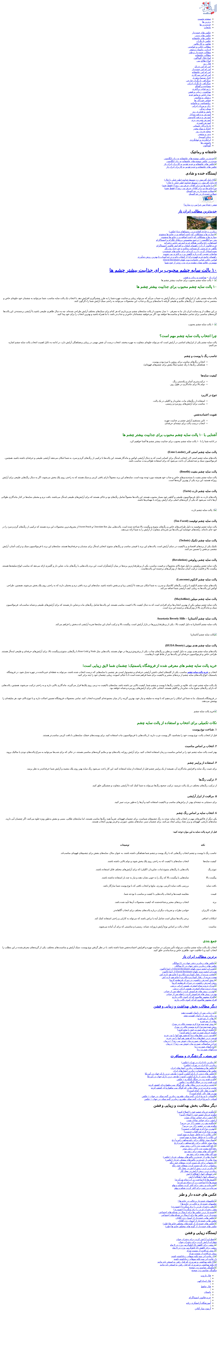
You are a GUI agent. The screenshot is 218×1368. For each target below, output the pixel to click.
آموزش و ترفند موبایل (200, 114)
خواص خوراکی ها (202, 100)
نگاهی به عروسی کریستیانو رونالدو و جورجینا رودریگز (190, 248)
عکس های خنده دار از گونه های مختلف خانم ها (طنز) (191, 1226)
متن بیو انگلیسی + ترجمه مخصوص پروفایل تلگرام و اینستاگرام (186, 240)
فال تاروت (206, 1275)
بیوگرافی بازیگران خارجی (198, 80)
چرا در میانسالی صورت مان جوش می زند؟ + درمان (191, 1044)
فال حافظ (206, 1286)
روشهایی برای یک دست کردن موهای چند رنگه (194, 1165)
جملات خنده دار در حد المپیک (203, 194)
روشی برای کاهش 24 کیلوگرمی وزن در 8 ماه (194, 1247)
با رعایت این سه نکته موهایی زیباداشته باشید (195, 1259)
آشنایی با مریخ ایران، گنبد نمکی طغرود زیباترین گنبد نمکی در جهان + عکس (180, 1099)
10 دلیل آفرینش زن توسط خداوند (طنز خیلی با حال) (192, 182)
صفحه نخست (204, 19)
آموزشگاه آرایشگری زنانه (198, 1303)
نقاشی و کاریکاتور (202, 44)
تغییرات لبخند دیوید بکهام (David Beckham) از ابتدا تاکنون (189, 971)
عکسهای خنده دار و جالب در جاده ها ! (198, 1204)
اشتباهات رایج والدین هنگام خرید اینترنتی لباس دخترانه (190, 243)
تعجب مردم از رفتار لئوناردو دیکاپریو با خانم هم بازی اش (189, 977)
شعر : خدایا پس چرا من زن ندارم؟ (200, 205)
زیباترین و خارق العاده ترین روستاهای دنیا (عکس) (193, 231)
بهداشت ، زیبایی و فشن (199, 92)
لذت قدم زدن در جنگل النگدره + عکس (198, 1082)
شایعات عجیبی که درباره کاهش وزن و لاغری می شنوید (190, 254)
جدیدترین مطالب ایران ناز (197, 211)
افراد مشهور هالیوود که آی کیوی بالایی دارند (195, 1000)
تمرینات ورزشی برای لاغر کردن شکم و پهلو (195, 1188)
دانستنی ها (206, 142)
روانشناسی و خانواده (201, 103)
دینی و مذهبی (204, 134)
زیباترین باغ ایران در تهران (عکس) (200, 1065)
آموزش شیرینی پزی (201, 120)
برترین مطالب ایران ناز (199, 957)
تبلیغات (207, 27)
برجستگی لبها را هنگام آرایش (202, 1176)
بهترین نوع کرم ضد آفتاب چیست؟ (200, 1131)
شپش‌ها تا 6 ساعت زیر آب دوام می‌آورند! (197, 1182)
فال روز (207, 63)
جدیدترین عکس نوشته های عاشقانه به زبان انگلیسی (191, 161)
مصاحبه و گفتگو (203, 86)
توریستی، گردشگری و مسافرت (194, 1056)
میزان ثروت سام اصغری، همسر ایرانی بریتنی (195, 988)
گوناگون (207, 145)
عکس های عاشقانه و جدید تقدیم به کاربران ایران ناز (191, 167)
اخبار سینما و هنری (201, 78)
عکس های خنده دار (201, 32)
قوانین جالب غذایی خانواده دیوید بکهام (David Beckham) (190, 259)
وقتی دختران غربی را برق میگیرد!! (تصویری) (195, 1209)
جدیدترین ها (205, 24)
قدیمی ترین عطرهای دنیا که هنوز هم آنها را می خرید (191, 1038)
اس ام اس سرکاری (201, 75)
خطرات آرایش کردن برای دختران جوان (198, 1242)
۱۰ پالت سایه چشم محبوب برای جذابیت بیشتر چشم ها (163, 270)
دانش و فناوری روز (201, 111)
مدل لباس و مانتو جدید (200, 94)
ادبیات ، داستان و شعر (200, 49)
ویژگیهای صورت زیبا (207, 1049)
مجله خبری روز (203, 131)
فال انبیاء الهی (204, 1281)
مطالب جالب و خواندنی (199, 46)
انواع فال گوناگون (202, 58)
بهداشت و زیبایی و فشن (194, 277)
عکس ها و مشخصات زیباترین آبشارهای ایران (195, 1071)
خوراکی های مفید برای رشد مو (202, 1154)
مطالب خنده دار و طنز (200, 52)
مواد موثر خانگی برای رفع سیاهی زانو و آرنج (195, 1143)
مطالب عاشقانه (203, 55)
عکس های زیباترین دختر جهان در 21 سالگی (196, 966)
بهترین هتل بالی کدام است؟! (203, 1093)
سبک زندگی (205, 109)
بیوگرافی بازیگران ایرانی (199, 83)
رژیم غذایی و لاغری (201, 89)
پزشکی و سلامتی (202, 97)
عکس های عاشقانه (201, 38)
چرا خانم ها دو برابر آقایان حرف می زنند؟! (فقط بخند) (190, 188)
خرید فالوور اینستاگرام (200, 1297)
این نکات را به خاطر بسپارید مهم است (198, 1137)
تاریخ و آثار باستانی (202, 125)
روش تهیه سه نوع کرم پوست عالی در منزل (195, 1027)
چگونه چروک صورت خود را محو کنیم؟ (198, 1032)
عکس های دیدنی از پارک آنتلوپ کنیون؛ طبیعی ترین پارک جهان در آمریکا (182, 1076)
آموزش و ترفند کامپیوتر (199, 117)
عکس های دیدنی (203, 35)
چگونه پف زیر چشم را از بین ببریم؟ (199, 1126)
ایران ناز (213, 277)
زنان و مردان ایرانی (201, 106)
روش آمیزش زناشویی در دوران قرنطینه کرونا (194, 983)
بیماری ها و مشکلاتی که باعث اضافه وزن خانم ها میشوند (189, 237)
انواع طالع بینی (203, 61)
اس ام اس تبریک (203, 66)
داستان (207, 1292)
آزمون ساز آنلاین (203, 1308)
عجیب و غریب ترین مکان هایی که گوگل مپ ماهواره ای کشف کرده (184, 1087)
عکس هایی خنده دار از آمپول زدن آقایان (197, 1220)
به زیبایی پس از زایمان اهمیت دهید (200, 1015)
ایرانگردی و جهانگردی (200, 140)
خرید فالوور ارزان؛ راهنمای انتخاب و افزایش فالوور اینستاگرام (186, 245)
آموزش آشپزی (203, 123)
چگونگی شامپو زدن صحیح (204, 1270)
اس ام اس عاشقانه (201, 72)
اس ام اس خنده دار (201, 69)
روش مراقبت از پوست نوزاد (203, 1253)
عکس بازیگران (203, 41)
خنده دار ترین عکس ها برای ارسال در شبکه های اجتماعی (189, 1215)
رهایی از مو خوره (208, 1021)
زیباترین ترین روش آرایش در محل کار (198, 1171)
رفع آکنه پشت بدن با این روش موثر (199, 1148)
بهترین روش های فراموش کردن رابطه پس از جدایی (191, 994)
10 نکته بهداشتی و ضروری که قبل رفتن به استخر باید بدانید (188, 1264)
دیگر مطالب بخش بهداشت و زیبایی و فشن (185, 1006)
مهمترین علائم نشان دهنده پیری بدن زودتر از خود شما (191, 262)
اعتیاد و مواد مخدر (202, 128)
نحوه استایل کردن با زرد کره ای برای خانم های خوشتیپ (190, 251)
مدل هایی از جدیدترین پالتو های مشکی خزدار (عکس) (191, 1160)
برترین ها (206, 21)
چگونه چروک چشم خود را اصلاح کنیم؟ (198, 1114)
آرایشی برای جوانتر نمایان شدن (201, 1120)
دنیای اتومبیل (204, 137)
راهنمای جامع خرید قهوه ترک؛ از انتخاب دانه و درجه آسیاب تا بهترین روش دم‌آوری (177, 257)
